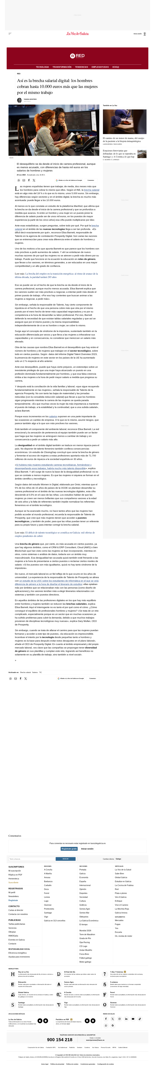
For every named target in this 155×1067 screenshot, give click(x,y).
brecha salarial (91, 190)
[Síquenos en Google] (113, 1026)
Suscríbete (13, 882)
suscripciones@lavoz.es (95, 1040)
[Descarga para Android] (45, 1020)
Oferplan (12, 932)
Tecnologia (42, 67)
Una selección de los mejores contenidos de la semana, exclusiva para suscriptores (126, 974)
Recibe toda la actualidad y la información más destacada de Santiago (36, 1005)
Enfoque (118, 901)
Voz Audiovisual (62, 1047)
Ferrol (46, 893)
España (82, 881)
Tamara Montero (30, 99)
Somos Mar (84, 913)
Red (117, 889)
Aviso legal (44, 1064)
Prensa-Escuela (105, 1047)
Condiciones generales (88, 1064)
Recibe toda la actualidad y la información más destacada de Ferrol (128, 994)
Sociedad (83, 897)
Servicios (12, 928)
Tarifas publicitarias (16, 924)
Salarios (35, 672)
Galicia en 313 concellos (54, 920)
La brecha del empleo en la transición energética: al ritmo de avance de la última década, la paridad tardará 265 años (56, 275)
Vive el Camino (121, 905)
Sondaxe (79, 1047)
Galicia (82, 873)
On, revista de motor (123, 936)
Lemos (47, 897)
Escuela (118, 932)
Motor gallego (85, 962)
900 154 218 (59, 1039)
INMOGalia (13, 936)
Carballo (47, 885)
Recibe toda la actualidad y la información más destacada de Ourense (128, 1005)
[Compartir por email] (24, 180)
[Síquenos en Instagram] (119, 1019)
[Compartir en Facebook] (29, 180)
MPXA (114, 1047)
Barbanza (48, 881)
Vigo (46, 916)
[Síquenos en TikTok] (140, 1019)
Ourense (47, 905)
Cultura (82, 901)
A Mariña (48, 873)
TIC (40, 672)
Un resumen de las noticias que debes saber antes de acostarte (80, 974)
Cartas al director (15, 910)
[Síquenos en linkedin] (126, 1019)
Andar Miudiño (85, 950)
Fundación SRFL (51, 1047)
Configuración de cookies (105, 1064)
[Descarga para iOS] (40, 1020)
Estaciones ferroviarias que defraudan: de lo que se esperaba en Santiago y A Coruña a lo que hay (119, 153)
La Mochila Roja (122, 909)
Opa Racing (84, 942)
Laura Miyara (107, 144)
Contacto (12, 944)
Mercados (119, 920)
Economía (83, 877)
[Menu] (10, 33)
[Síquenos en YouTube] (133, 1019)
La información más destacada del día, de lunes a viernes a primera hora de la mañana (35, 974)
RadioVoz (72, 1047)
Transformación (62, 67)
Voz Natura (95, 1047)
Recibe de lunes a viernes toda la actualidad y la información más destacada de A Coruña (82, 994)
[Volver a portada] (78, 33)
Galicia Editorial (122, 1047)
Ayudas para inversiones (19, 957)
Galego (118, 859)
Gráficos (83, 905)
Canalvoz (87, 1047)
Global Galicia (121, 877)
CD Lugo (83, 946)
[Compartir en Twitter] (34, 180)
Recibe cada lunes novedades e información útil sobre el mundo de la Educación (34, 984)
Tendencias (81, 67)
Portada (82, 870)
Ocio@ (115, 67)
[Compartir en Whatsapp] (19, 180)
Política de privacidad (57, 1064)
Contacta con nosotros (18, 914)
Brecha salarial (25, 672)
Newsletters (13, 896)
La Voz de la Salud (123, 870)
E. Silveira (106, 159)
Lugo (46, 901)
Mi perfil (11, 892)
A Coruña (48, 870)
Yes (116, 928)
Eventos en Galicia (16, 940)
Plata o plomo (121, 893)
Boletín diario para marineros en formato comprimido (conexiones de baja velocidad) (125, 984)
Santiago (48, 913)
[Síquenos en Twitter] (113, 1019)
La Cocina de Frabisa (124, 885)
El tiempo (83, 924)
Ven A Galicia (120, 897)
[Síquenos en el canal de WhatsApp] (106, 1026)
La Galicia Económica (88, 920)
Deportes (83, 893)
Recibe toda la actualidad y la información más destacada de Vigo (82, 1005)
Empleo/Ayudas (100, 67)
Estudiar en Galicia (123, 881)
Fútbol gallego (85, 958)
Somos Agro (84, 909)
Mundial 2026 (85, 930)
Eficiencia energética (17, 953)
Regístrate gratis (69, 849)
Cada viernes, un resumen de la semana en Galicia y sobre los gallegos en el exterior (35, 994)
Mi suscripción (14, 871)
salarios (53, 416)
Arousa (47, 877)
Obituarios (83, 916)
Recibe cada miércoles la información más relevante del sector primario (80, 984)
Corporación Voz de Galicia (36, 1047)
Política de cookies (72, 1064)
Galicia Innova (121, 913)
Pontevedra (49, 909)
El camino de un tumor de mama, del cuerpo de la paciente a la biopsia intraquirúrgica (123, 139)
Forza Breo (84, 954)
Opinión (82, 889)
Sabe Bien (119, 873)
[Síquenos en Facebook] (106, 1019)
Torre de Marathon (87, 934)
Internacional (85, 885)
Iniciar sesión (87, 849)
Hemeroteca (13, 878)
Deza (46, 889)
